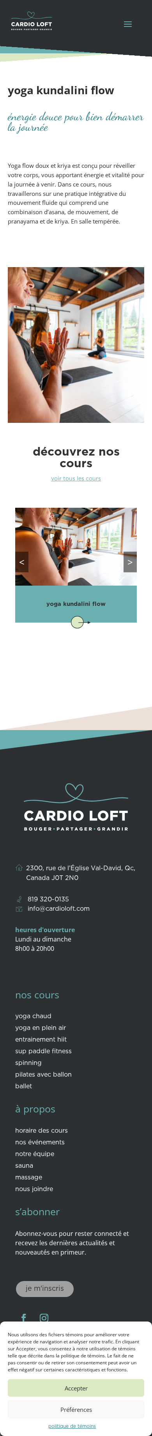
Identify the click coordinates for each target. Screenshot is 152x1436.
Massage (28, 1178)
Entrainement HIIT (41, 1040)
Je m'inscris (45, 1288)
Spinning (28, 1063)
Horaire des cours (41, 1131)
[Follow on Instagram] (44, 1318)
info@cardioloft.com (59, 909)
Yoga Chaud (33, 1016)
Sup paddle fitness (43, 1051)
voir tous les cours (76, 479)
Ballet (23, 1086)
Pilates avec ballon (43, 1075)
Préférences (76, 1409)
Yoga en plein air (40, 1028)
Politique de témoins (72, 1426)
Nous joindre (34, 1189)
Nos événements (40, 1143)
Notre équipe (34, 1154)
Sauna (24, 1166)
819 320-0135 (48, 900)
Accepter (76, 1388)
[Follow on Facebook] (23, 1318)
